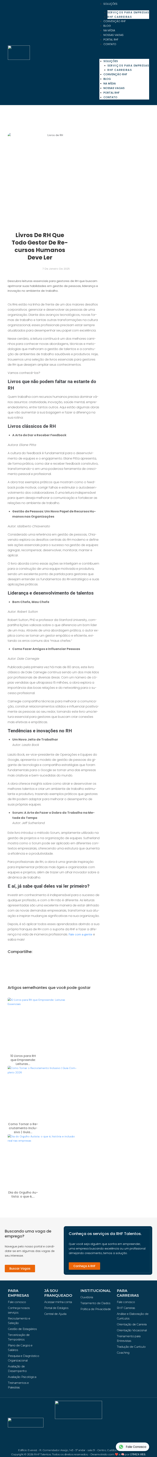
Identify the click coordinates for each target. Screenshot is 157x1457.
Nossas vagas (113, 35)
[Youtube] (78, 1438)
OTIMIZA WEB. (138, 1454)
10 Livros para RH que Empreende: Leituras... (23, 1060)
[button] (124, 52)
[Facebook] (65, 1427)
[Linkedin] (92, 1427)
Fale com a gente (80, 934)
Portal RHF (110, 39)
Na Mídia (109, 30)
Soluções (110, 4)
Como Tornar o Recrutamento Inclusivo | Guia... (23, 1128)
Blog (107, 26)
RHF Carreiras (119, 17)
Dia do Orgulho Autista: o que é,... (23, 1194)
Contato (109, 44)
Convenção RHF (114, 21)
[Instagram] (78, 1427)
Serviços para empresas (128, 12)
